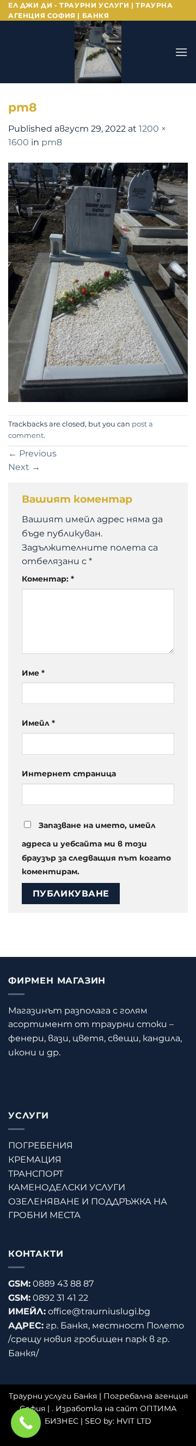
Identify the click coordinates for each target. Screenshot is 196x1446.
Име (33, 673)
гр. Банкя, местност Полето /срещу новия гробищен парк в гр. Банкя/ (96, 1339)
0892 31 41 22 (60, 1298)
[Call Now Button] (26, 1423)
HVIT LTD (134, 1421)
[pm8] (98, 281)
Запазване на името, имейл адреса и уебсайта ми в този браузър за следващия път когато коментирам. (96, 848)
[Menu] (181, 52)
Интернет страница (69, 773)
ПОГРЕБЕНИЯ (40, 1145)
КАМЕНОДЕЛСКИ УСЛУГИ (66, 1187)
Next (24, 467)
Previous (32, 453)
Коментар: (48, 579)
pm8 (51, 142)
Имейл (38, 723)
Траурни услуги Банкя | (56, 1396)
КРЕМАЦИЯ (35, 1159)
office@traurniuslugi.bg (99, 1311)
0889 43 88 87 (63, 1283)
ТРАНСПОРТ (35, 1174)
